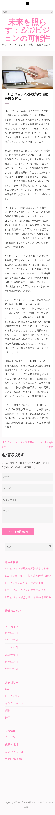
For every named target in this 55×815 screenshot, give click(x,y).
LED (14, 84)
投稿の (11, 744)
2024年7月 (11, 647)
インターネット (25, 84)
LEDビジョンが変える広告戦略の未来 (27, 568)
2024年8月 (11, 640)
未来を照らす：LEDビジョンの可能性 (27, 30)
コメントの (14, 751)
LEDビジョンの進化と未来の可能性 (25, 590)
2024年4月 (11, 669)
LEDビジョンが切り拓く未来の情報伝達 (28, 575)
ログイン (10, 737)
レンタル (45, 84)
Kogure (30, 82)
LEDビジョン (12, 695)
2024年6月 (11, 654)
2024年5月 (11, 661)
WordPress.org (14, 758)
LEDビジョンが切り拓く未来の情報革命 (28, 597)
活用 (7, 717)
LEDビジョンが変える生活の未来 (24, 582)
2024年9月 (11, 633)
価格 (36, 84)
